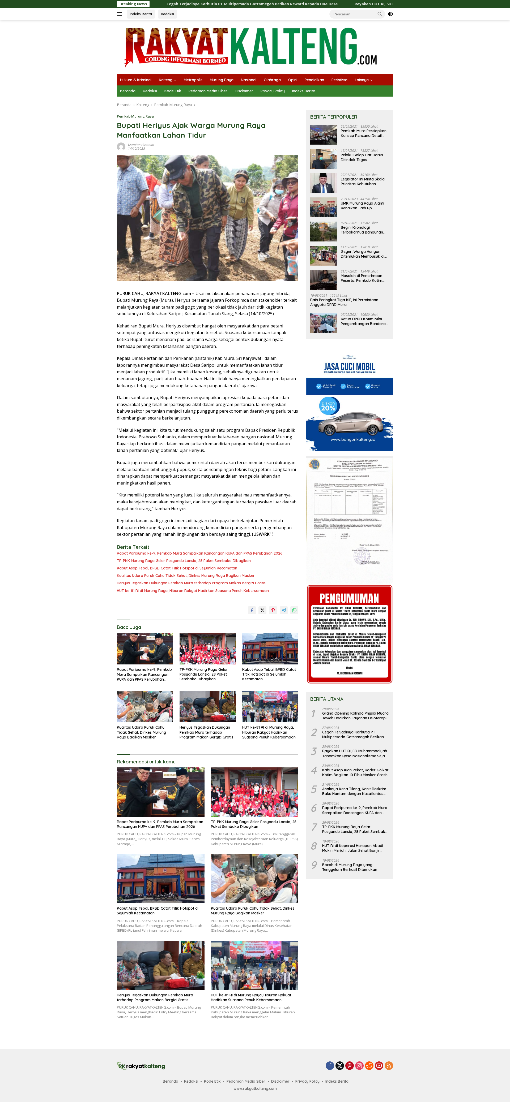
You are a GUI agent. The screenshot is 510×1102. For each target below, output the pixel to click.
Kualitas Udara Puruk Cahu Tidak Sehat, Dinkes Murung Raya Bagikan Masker (186, 575)
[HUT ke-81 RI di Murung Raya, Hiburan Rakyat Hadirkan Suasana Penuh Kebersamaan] (270, 707)
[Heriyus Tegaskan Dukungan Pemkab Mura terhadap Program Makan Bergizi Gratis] (208, 707)
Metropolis (193, 79)
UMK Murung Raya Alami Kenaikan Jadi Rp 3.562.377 (362, 206)
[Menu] (120, 14)
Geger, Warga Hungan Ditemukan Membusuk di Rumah (362, 254)
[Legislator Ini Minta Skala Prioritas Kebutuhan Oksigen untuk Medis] (323, 183)
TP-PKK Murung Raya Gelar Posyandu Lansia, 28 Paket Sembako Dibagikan (184, 560)
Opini (292, 79)
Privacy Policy (273, 91)
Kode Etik (172, 91)
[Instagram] (359, 1066)
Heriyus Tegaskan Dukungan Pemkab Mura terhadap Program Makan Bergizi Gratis (191, 583)
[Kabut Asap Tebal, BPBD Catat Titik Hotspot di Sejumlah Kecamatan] (270, 648)
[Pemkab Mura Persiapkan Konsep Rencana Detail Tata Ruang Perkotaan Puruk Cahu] (323, 135)
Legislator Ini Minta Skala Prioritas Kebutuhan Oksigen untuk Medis (363, 182)
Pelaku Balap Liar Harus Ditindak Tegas (362, 157)
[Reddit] (369, 1066)
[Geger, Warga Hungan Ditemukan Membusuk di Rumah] (323, 256)
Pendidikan (314, 79)
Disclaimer (244, 91)
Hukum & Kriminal (135, 79)
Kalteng (165, 79)
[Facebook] (330, 1066)
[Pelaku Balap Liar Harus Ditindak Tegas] (323, 159)
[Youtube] (379, 1066)
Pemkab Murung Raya (135, 116)
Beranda (127, 91)
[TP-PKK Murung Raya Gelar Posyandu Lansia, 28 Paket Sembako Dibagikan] (208, 648)
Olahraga (272, 79)
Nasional (248, 79)
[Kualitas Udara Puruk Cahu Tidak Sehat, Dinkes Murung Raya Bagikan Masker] (145, 707)
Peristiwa (339, 79)
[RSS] (389, 1066)
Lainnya (362, 79)
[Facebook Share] (252, 610)
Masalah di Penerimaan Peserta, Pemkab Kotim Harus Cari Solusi (361, 278)
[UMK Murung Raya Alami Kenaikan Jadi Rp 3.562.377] (323, 207)
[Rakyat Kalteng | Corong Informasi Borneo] (251, 46)
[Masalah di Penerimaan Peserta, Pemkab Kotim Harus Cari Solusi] (323, 280)
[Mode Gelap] (390, 14)
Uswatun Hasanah (141, 144)
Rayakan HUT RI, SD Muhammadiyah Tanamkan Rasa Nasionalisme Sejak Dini (365, 4)
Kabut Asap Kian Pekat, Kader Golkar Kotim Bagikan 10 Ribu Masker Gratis (355, 772)
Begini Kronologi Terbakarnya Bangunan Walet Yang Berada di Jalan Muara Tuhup (362, 230)
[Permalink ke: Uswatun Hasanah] (121, 146)
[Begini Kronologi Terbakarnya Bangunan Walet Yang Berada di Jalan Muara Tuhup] (323, 231)
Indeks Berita (141, 14)
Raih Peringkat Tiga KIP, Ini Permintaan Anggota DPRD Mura (344, 302)
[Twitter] (339, 1066)
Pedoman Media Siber (208, 91)
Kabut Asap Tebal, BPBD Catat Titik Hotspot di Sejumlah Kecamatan (177, 568)
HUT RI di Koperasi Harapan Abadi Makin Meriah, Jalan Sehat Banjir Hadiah (352, 848)
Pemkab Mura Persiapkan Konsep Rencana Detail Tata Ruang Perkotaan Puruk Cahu (363, 133)
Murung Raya (221, 79)
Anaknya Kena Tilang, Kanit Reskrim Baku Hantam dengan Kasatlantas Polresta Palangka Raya (354, 791)
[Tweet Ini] (262, 610)
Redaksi (167, 14)
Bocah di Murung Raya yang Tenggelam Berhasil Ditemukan (349, 867)
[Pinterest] (349, 1066)
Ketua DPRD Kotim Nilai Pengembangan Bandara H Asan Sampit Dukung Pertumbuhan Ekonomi (363, 321)
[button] (380, 14)
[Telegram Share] (284, 610)
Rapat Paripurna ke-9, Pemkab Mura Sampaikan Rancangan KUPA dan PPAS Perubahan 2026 (199, 553)
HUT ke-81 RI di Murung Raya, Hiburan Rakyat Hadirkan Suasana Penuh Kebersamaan (193, 590)
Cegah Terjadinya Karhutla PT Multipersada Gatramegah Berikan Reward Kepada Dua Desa (190, 4)
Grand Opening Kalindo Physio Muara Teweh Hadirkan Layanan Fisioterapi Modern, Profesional (355, 715)
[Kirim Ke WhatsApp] (294, 610)
